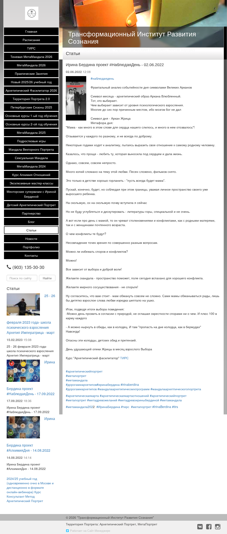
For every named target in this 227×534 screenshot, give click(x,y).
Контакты (31, 255)
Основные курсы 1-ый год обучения (31, 115)
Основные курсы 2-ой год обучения (31, 124)
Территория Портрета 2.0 (31, 99)
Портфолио (31, 247)
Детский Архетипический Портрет (31, 205)
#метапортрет (76, 375)
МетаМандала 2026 (31, 65)
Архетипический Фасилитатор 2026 (31, 90)
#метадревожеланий (102, 400)
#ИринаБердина (108, 406)
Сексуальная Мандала (31, 158)
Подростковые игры (31, 141)
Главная (31, 31)
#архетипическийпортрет (84, 371)
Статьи (31, 230)
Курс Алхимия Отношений (31, 174)
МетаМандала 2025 (31, 132)
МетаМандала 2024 (31, 166)
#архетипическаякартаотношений (124, 395)
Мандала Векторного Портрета (31, 149)
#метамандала (77, 380)
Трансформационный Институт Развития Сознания (132, 37)
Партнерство (31, 213)
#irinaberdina (130, 384)
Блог (31, 221)
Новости (31, 238)
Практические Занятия (31, 73)
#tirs (175, 406)
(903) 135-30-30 (28, 267)
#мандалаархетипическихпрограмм (124, 389)
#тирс (125, 406)
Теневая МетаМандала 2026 (31, 56)
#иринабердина (108, 384)
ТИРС (31, 48)
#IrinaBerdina (161, 406)
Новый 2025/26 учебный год (31, 82)
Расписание (31, 39)
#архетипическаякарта (82, 395)
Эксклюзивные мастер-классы (31, 183)
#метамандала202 (79, 406)
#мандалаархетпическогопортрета (176, 389)
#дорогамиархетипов (81, 384)
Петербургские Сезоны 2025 (31, 107)
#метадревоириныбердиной (138, 400)
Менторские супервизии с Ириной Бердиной (31, 194)
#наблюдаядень (102, 78)
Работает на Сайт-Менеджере (90, 530)
